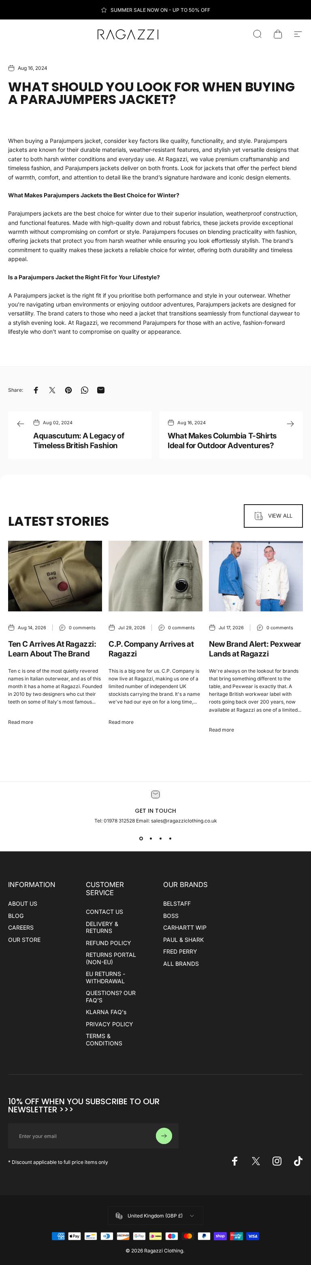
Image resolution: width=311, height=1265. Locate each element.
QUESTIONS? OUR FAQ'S (111, 996)
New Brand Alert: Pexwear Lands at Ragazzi (255, 648)
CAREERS (21, 927)
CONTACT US (104, 911)
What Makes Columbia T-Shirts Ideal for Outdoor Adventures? (222, 440)
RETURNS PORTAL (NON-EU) (111, 958)
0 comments (82, 627)
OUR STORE (24, 939)
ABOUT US (22, 903)
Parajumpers (159, 322)
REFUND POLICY (108, 942)
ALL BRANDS (181, 963)
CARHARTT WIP (185, 927)
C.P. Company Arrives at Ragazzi (151, 648)
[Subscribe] (164, 1136)
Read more (20, 722)
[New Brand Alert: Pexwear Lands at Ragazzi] (256, 576)
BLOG (15, 915)
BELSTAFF (177, 903)
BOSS (171, 915)
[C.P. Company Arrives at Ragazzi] (155, 576)
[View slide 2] (151, 838)
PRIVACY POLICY (109, 1024)
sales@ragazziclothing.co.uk (184, 821)
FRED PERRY (180, 951)
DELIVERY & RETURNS (102, 927)
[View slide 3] (160, 838)
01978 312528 (120, 821)
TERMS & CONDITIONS (104, 1039)
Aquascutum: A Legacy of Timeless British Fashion (78, 440)
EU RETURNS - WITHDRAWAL (105, 977)
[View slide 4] (170, 838)
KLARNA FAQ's (106, 1011)
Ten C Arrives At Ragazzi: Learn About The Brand (52, 648)
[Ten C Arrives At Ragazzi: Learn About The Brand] (55, 576)
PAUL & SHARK (183, 939)
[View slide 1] (141, 838)
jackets (229, 222)
